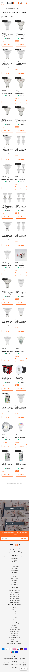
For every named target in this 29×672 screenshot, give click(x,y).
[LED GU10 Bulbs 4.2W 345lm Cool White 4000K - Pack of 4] (21, 140)
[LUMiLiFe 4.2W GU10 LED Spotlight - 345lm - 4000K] (7, 26)
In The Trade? (14, 639)
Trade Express (14, 584)
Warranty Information (14, 637)
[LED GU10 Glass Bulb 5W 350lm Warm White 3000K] (21, 341)
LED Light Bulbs (15, 566)
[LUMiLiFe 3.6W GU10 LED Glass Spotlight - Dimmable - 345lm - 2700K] (7, 83)
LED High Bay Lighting (14, 590)
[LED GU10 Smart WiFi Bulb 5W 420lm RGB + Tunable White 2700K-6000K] (21, 427)
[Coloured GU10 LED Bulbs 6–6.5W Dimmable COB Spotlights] (7, 427)
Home (2, 8)
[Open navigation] (2, 3)
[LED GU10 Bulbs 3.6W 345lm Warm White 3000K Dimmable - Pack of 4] (21, 169)
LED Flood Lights (14, 596)
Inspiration (14, 612)
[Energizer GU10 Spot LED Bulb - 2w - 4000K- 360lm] (7, 456)
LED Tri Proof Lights (15, 600)
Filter (12, 16)
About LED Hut (14, 627)
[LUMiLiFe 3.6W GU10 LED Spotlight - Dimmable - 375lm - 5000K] (7, 140)
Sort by (5, 16)
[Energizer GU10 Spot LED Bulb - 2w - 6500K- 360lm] (21, 456)
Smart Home (14, 578)
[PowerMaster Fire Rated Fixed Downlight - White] (7, 370)
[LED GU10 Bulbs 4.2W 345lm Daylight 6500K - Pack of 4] (7, 198)
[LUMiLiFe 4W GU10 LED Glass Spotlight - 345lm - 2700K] (21, 26)
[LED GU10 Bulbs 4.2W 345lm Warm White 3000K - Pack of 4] (21, 198)
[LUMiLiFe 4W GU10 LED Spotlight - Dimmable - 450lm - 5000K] (7, 54)
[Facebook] (12, 656)
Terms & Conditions (14, 629)
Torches (14, 576)
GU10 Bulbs (15, 568)
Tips (14, 619)
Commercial (14, 570)
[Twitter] (14, 656)
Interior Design (14, 613)
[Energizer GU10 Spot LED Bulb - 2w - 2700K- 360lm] (7, 398)
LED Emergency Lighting (14, 604)
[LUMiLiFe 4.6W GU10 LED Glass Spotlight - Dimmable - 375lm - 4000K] (7, 284)
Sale (14, 582)
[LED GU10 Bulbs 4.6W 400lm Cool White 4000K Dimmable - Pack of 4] (21, 255)
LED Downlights (15, 592)
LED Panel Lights (14, 594)
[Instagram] (16, 656)
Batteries (14, 580)
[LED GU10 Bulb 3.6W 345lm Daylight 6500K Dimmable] (21, 398)
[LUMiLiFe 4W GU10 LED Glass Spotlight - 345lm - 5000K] (21, 83)
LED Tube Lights (14, 598)
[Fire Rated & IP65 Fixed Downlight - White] (21, 370)
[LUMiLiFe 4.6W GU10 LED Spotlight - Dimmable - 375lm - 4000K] (21, 54)
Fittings (14, 574)
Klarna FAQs (14, 641)
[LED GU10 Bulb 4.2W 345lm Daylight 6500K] (7, 169)
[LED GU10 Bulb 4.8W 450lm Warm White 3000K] (21, 312)
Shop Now (7, 44)
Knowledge (14, 615)
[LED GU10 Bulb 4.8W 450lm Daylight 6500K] (7, 341)
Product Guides (14, 617)
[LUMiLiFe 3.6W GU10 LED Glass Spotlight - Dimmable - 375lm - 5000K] (21, 112)
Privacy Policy (14, 635)
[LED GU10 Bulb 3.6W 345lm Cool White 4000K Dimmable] (7, 312)
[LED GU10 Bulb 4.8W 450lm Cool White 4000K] (7, 255)
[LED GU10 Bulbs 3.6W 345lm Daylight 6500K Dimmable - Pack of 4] (21, 226)
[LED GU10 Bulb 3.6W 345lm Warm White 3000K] (7, 226)
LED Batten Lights (14, 602)
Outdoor (14, 572)
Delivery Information (14, 631)
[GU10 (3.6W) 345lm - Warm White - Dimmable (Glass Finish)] (7, 112)
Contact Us (14, 625)
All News (14, 610)
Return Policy (14, 633)
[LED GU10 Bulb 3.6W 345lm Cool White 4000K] (21, 284)
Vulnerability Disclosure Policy (14, 643)
